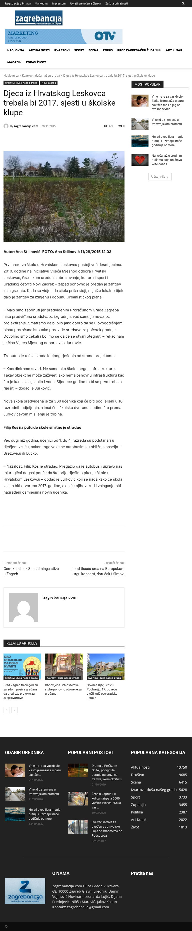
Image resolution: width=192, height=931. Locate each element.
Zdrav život (36, 62)
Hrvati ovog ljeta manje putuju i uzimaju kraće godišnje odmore (167, 141)
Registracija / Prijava (18, 3)
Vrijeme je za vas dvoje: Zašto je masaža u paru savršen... (45, 770)
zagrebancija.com (26, 126)
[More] (83, 139)
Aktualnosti (39, 50)
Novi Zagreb (49, 82)
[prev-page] (7, 710)
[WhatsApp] (71, 139)
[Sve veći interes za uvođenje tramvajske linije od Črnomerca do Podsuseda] (78, 827)
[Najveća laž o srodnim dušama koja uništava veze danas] (140, 160)
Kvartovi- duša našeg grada (41, 75)
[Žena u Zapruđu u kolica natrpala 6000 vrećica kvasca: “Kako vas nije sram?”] (78, 798)
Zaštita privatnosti (117, 3)
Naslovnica (11, 75)
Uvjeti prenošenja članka (85, 3)
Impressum (59, 3)
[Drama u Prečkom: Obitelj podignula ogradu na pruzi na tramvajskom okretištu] (78, 770)
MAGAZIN (14, 62)
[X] (49, 139)
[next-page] (15, 710)
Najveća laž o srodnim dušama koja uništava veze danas (167, 160)
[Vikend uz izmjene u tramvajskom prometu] (140, 124)
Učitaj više (158, 176)
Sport (79, 50)
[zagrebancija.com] (7, 126)
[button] (183, 3)
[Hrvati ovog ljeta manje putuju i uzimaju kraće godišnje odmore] (140, 141)
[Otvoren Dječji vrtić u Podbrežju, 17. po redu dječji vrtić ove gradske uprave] (105, 667)
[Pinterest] (60, 139)
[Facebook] (37, 139)
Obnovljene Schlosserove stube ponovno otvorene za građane (63, 689)
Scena (93, 50)
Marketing (41, 3)
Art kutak (174, 50)
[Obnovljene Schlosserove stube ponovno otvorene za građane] (64, 667)
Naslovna (15, 50)
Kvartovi (62, 50)
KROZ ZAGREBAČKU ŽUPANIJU (139, 50)
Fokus (108, 50)
